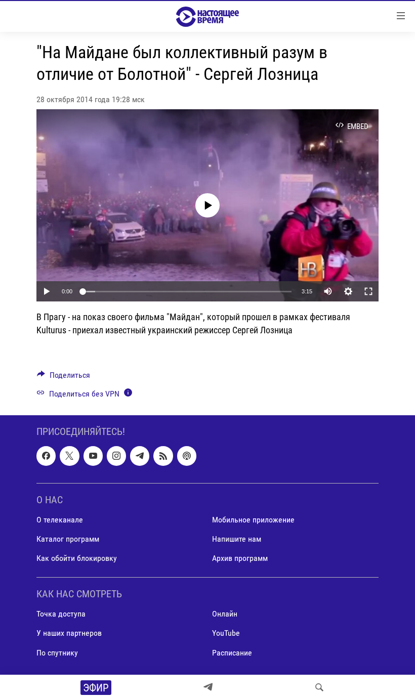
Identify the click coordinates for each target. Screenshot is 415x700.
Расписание (232, 652)
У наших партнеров (69, 633)
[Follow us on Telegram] (139, 455)
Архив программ (240, 558)
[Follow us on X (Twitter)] (69, 455)
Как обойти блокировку (76, 558)
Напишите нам (236, 539)
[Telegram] (208, 687)
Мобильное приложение (253, 519)
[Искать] (319, 687)
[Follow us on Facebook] (46, 455)
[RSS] (163, 455)
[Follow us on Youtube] (93, 455)
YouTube (226, 633)
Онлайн (224, 614)
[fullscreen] (368, 291)
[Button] (63, 377)
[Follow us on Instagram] (116, 455)
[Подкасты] (186, 455)
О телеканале (59, 519)
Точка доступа (61, 614)
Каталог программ (67, 539)
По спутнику (57, 652)
